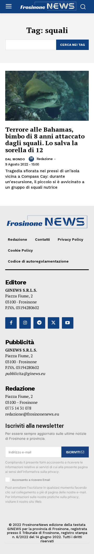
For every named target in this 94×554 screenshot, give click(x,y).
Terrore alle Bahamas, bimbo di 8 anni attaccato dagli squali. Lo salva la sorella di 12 (45, 139)
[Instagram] (25, 323)
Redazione (45, 159)
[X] (53, 323)
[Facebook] (11, 323)
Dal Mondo (15, 159)
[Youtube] (67, 323)
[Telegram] (39, 323)
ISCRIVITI (73, 452)
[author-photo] (32, 159)
